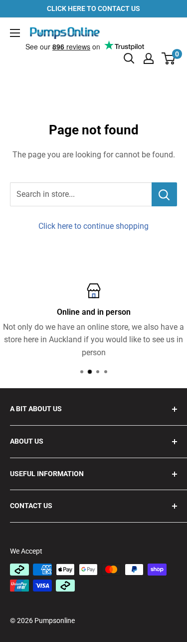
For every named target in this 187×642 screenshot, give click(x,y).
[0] (169, 58)
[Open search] (129, 58)
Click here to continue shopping (93, 226)
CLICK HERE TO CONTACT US (93, 8)
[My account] (149, 58)
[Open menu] (15, 33)
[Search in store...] (164, 194)
